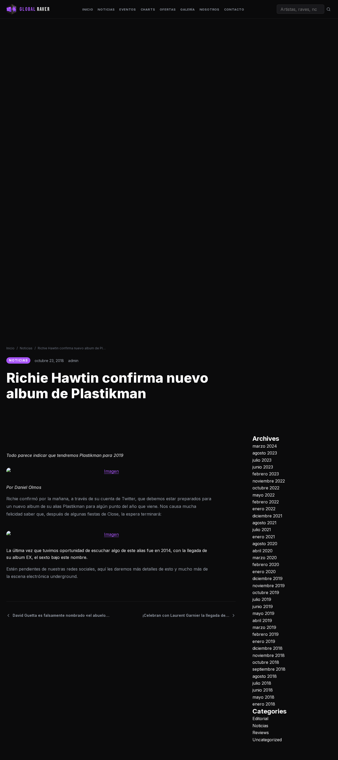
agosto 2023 (264, 453)
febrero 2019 (265, 634)
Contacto (234, 9)
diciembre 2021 (267, 515)
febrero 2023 (265, 473)
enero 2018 (263, 704)
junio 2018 (262, 690)
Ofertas (168, 9)
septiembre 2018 (268, 669)
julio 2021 (261, 529)
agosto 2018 (264, 676)
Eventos (127, 9)
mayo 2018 (263, 697)
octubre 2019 (265, 592)
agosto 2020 (264, 543)
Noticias (106, 9)
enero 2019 (263, 641)
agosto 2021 (264, 522)
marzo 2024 (264, 446)
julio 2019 (261, 599)
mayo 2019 (263, 613)
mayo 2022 (263, 494)
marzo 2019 (264, 627)
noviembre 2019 (268, 585)
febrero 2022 (265, 501)
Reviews (260, 732)
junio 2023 (262, 467)
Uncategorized (267, 739)
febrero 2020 (265, 564)
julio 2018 (261, 683)
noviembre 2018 (268, 655)
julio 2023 (261, 459)
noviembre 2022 (268, 481)
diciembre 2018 (267, 648)
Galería (187, 9)
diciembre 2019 (267, 578)
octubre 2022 (265, 487)
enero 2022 (263, 508)
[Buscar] (328, 9)
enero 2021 (263, 536)
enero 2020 (264, 571)
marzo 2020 (264, 557)
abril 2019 (262, 620)
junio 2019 (262, 606)
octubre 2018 (265, 662)
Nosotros (209, 9)
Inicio (87, 9)
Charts (148, 9)
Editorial (260, 718)
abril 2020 (262, 550)
